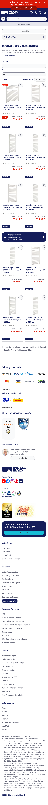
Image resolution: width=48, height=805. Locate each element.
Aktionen (6, 729)
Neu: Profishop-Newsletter (13, 695)
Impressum (6, 635)
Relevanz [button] (39, 79)
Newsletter (6, 691)
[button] (21, 85)
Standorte (6, 715)
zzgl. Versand (26, 736)
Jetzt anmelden (24, 533)
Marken (9, 347)
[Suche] (44, 19)
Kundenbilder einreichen (12, 688)
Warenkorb (6, 555)
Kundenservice (8, 670)
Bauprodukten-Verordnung (13, 621)
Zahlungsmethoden (10, 597)
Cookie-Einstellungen (11, 559)
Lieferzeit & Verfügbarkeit (12, 582)
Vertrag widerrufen (9, 601)
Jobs (4, 708)
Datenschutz (7, 632)
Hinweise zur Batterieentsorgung (16, 625)
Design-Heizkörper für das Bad (34, 347)
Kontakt (5, 673)
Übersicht (25, 31)
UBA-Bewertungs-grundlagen (14, 639)
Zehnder (18, 347)
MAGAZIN (6, 726)
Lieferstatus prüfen (10, 572)
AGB (3, 614)
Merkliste (6, 551)
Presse (4, 711)
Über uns (5, 719)
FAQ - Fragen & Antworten (13, 663)
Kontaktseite (22, 458)
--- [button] (4, 66)
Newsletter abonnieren (19, 525)
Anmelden (6, 548)
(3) (34, 526)
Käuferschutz (7, 579)
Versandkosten (8, 593)
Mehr (20, 761)
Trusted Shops (8, 684)
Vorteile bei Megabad (10, 722)
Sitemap (5, 680)
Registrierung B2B (9, 677)
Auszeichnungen (9, 655)
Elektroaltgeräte (8, 659)
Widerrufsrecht (8, 642)
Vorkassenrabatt (24, 24)
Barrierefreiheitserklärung (13, 628)
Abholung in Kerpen (10, 575)
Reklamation (7, 586)
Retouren (5, 589)
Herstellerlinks (8, 666)
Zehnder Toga (9, 350)
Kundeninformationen (11, 617)
